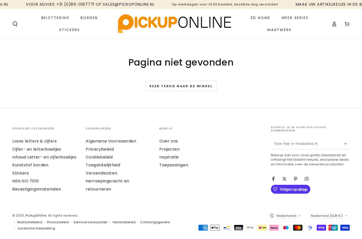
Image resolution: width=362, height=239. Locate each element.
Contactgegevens (155, 222)
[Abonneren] (347, 143)
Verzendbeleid (124, 222)
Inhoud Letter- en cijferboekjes (44, 157)
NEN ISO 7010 (25, 181)
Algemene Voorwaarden (111, 141)
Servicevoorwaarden (91, 222)
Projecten (169, 149)
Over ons (168, 141)
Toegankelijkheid (103, 165)
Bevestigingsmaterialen (36, 189)
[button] (15, 23)
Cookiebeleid (99, 157)
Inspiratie (169, 157)
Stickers (20, 173)
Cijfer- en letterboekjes (36, 149)
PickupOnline (36, 215)
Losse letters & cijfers (34, 141)
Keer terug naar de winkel (181, 86)
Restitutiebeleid (29, 222)
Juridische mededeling (36, 228)
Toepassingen (173, 165)
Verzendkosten (101, 173)
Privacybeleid (100, 149)
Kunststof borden (30, 165)
